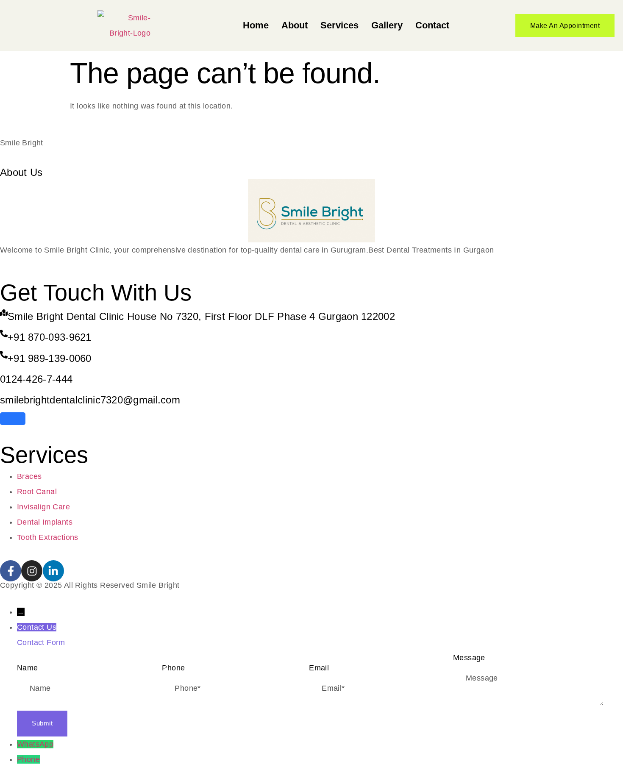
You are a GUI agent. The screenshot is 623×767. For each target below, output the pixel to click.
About (294, 25)
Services (339, 25)
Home (256, 25)
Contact (432, 25)
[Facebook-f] (10, 570)
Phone (28, 759)
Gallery (387, 25)
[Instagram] (31, 570)
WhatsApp (35, 744)
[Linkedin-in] (53, 570)
